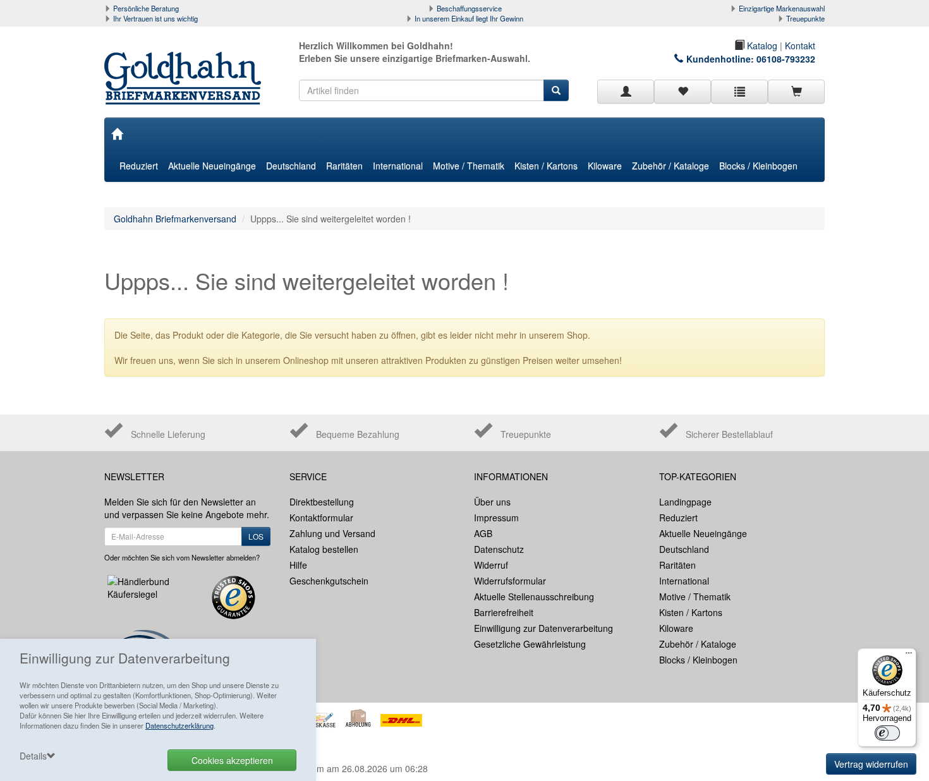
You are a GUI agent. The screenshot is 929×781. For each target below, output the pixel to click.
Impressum (496, 517)
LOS (256, 536)
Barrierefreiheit (503, 612)
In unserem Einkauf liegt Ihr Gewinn (469, 18)
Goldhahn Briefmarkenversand (175, 218)
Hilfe (298, 565)
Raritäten (344, 165)
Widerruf (491, 565)
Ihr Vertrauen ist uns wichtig (155, 18)
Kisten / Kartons (546, 165)
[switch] (887, 733)
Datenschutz (499, 549)
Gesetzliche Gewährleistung (530, 644)
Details (33, 755)
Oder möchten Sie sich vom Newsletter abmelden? (182, 557)
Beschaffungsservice (469, 8)
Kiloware (605, 165)
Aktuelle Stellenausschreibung (534, 596)
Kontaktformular (321, 517)
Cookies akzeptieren (232, 760)
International (398, 165)
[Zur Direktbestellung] (739, 92)
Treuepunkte (805, 18)
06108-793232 (785, 58)
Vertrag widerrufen (871, 764)
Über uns (492, 501)
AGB (483, 533)
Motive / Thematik (468, 165)
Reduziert (138, 165)
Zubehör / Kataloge (670, 165)
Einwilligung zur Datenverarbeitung (543, 628)
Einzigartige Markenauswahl (782, 8)
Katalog (760, 45)
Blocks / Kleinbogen (758, 165)
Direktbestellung (321, 501)
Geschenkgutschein (328, 580)
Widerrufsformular (510, 580)
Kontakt (800, 45)
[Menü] (908, 655)
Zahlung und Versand (332, 533)
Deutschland (291, 165)
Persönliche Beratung (146, 8)
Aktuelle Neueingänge (212, 165)
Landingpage (685, 501)
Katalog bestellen (323, 549)
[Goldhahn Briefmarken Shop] (187, 66)
